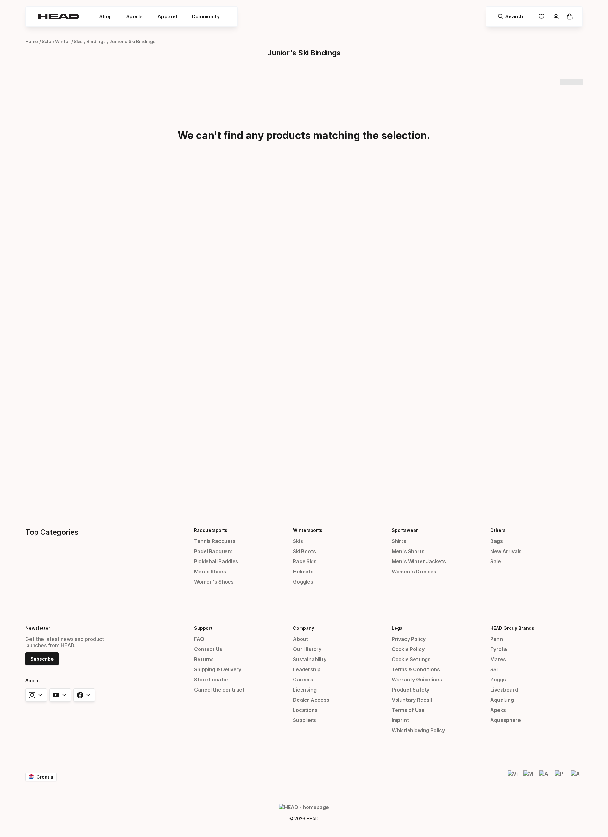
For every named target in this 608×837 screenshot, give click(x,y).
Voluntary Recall (412, 700)
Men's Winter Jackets (419, 561)
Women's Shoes (214, 581)
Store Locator (211, 679)
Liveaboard (504, 690)
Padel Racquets (213, 551)
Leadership (306, 669)
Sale (47, 41)
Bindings (95, 41)
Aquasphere (505, 720)
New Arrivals (506, 551)
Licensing (304, 690)
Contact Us (208, 649)
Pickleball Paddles (216, 561)
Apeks (498, 710)
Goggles (303, 581)
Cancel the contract (219, 690)
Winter (62, 41)
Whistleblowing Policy (418, 730)
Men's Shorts (408, 551)
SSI (493, 669)
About (300, 639)
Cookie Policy (408, 649)
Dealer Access (311, 700)
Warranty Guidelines (417, 679)
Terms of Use (408, 710)
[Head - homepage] (58, 16)
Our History (307, 649)
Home (31, 41)
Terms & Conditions (416, 669)
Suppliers (304, 720)
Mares (498, 659)
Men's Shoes (210, 571)
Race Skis (304, 561)
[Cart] (569, 16)
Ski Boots (304, 551)
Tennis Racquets (214, 541)
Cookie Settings (411, 659)
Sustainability (309, 659)
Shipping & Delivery (217, 669)
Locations (305, 710)
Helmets (303, 571)
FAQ (199, 639)
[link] (541, 16)
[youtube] (60, 695)
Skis (78, 41)
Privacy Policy (409, 639)
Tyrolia (498, 649)
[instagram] (36, 695)
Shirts (399, 541)
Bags (496, 541)
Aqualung (502, 700)
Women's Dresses (414, 571)
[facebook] (84, 695)
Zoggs (498, 679)
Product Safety (411, 690)
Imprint (400, 720)
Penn (496, 639)
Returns (204, 659)
